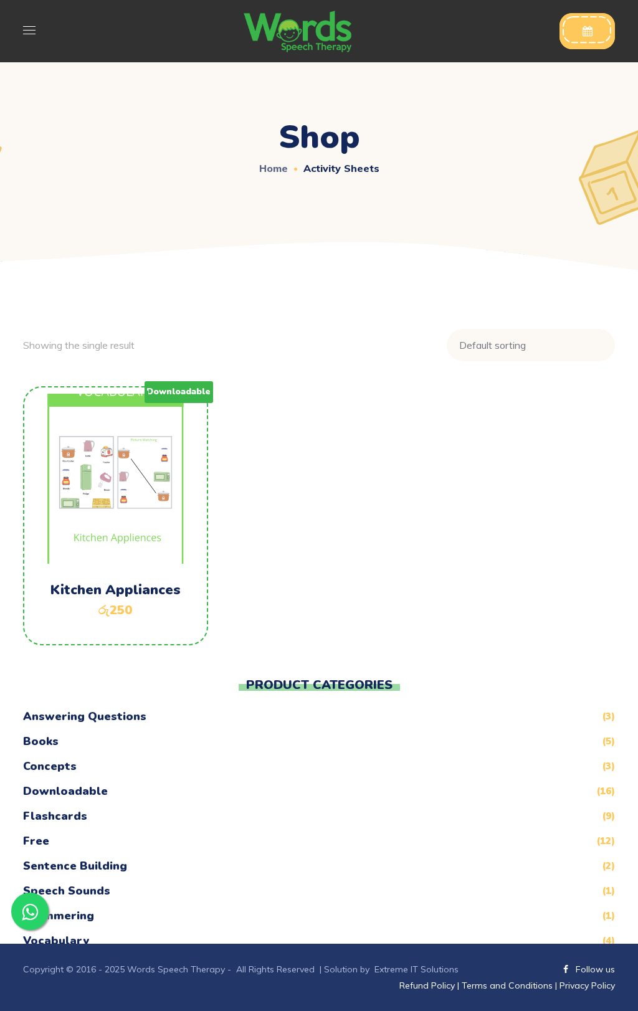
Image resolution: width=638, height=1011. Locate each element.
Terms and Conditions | (509, 985)
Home (273, 168)
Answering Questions (84, 716)
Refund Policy (428, 985)
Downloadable (65, 791)
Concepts (50, 766)
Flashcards (55, 816)
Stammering (58, 915)
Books (41, 741)
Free (36, 840)
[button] (587, 31)
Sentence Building (75, 865)
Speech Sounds (66, 890)
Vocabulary (56, 940)
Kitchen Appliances (115, 590)
